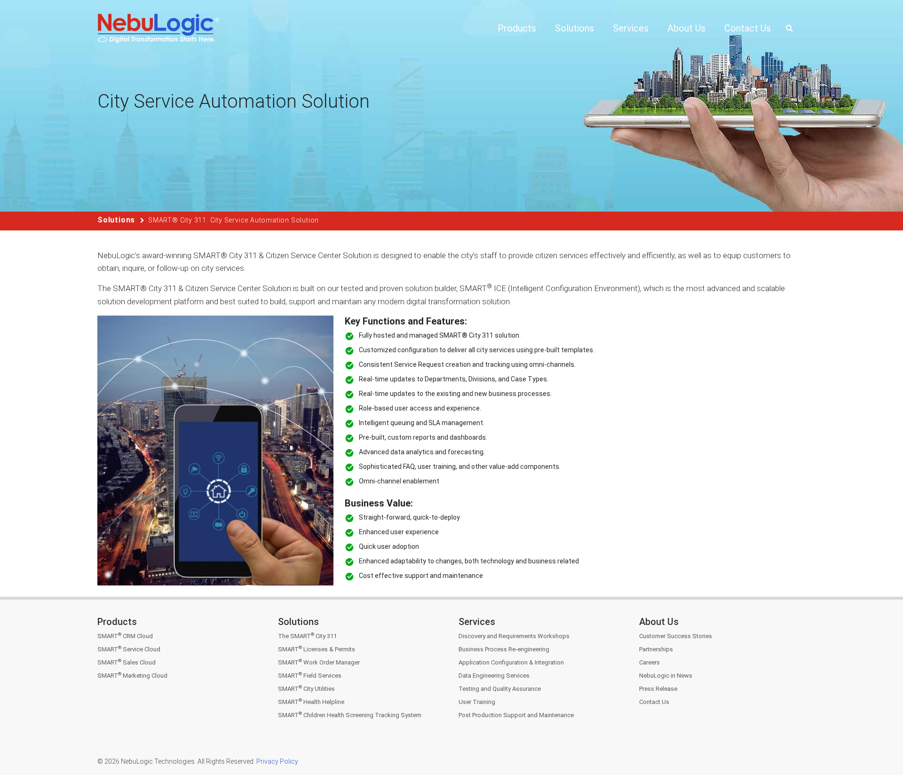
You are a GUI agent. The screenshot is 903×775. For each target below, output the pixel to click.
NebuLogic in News (665, 675)
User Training (477, 701)
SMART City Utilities (306, 688)
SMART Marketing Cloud (132, 675)
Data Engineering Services (494, 675)
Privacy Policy (276, 761)
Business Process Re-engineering (504, 649)
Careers (649, 662)
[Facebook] (647, 728)
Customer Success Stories (675, 636)
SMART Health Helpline (311, 701)
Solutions (116, 219)
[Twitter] (667, 728)
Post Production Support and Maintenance (516, 715)
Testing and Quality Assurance (500, 688)
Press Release (658, 688)
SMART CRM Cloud (125, 636)
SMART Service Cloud (128, 649)
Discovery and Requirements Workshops (514, 636)
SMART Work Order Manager (319, 662)
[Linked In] (687, 728)
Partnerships (656, 649)
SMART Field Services (309, 675)
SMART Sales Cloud (126, 662)
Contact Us (654, 701)
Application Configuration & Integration (511, 662)
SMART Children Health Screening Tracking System (349, 715)
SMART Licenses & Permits (316, 649)
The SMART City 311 (307, 636)
